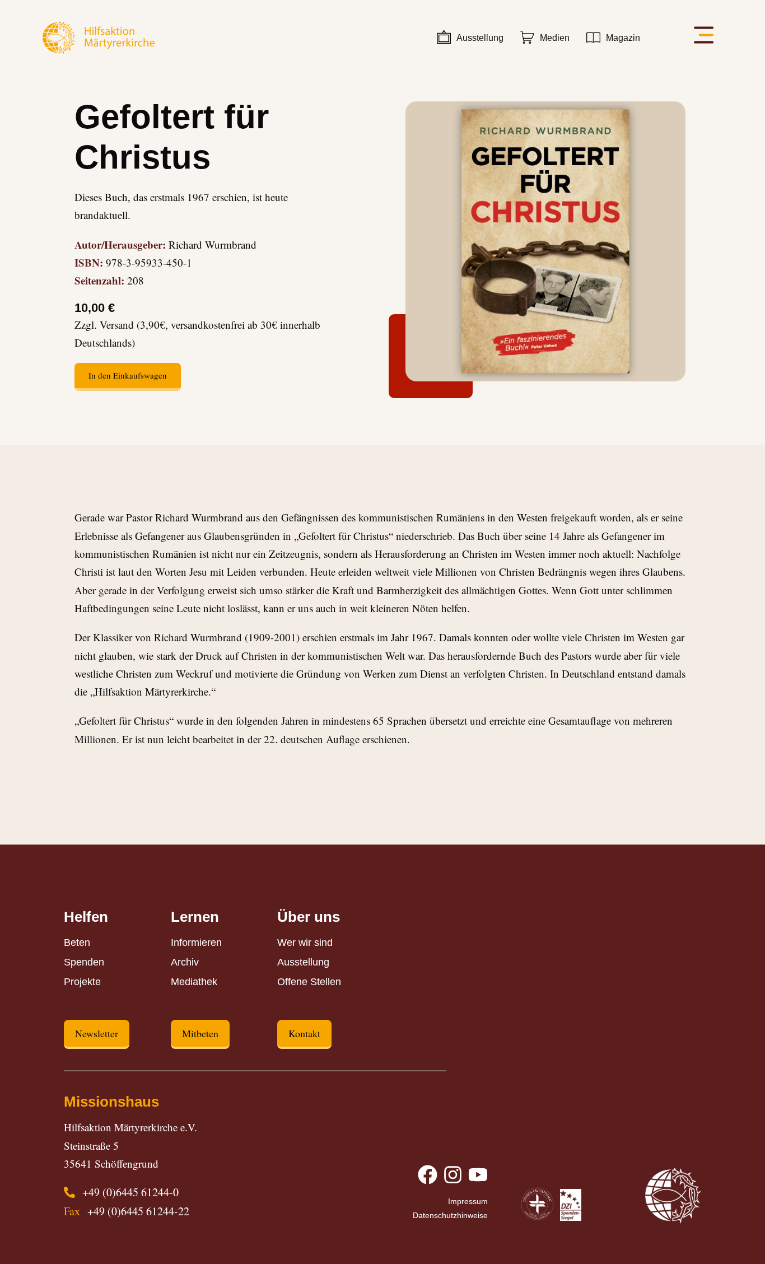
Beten (77, 942)
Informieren (196, 942)
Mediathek (194, 981)
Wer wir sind (305, 942)
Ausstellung (479, 38)
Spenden (84, 962)
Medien (555, 38)
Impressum (468, 1201)
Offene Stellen (309, 981)
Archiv (185, 962)
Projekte (82, 981)
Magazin (623, 38)
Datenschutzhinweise (450, 1215)
